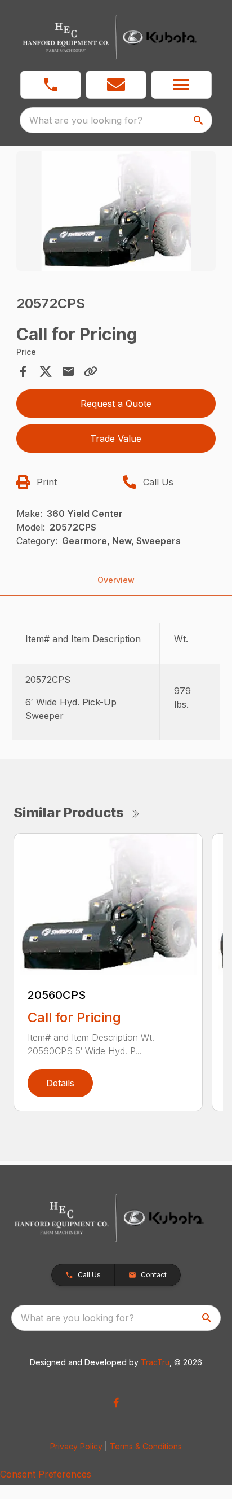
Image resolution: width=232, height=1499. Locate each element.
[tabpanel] (116, 212)
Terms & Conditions (146, 1446)
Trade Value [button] (115, 438)
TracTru (155, 1362)
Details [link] (60, 1083)
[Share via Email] (68, 371)
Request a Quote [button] (116, 403)
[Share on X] (45, 371)
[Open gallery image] (116, 211)
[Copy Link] (90, 371)
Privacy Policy (76, 1446)
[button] (50, 85)
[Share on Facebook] (23, 371)
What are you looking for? (85, 120)
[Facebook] (116, 1402)
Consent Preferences (45, 1474)
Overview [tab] (116, 580)
